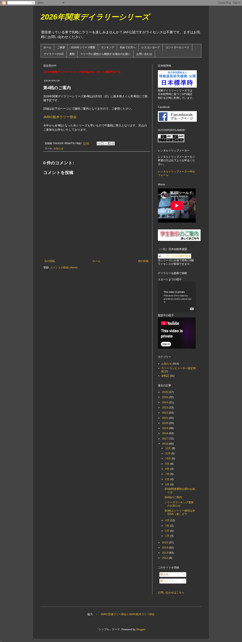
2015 (165, 542)
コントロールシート (177, 47)
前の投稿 (143, 261)
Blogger (140, 629)
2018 (165, 433)
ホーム (47, 47)
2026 (165, 391)
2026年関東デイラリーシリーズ (95, 17)
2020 (165, 423)
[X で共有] (106, 143)
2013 (165, 552)
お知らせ (59, 148)
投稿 (165, 574)
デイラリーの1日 (54, 53)
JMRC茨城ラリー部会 (113, 614)
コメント (168, 580)
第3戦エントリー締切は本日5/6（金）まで (179, 512)
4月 (167, 520)
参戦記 (165, 375)
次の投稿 (49, 261)
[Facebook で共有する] (109, 143)
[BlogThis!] (102, 143)
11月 (168, 453)
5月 (167, 484)
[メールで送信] (98, 143)
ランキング (107, 47)
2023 (165, 407)
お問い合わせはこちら (171, 592)
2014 (165, 547)
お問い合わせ (144, 53)
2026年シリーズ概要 (83, 47)
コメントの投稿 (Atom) (64, 267)
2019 (165, 428)
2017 (165, 438)
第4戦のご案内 (173, 497)
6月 (167, 479)
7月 (167, 473)
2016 (165, 443)
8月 (167, 468)
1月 (167, 535)
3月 (167, 525)
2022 (165, 412)
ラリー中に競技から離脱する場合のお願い (105, 53)
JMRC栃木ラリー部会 (60, 117)
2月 (167, 530)
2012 (165, 557)
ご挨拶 (61, 47)
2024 (165, 402)
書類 (72, 53)
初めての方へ (128, 47)
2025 (165, 397)
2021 (165, 417)
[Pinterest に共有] (113, 143)
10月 (168, 458)
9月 (167, 463)
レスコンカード (150, 47)
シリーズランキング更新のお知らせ (179, 504)
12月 (168, 448)
